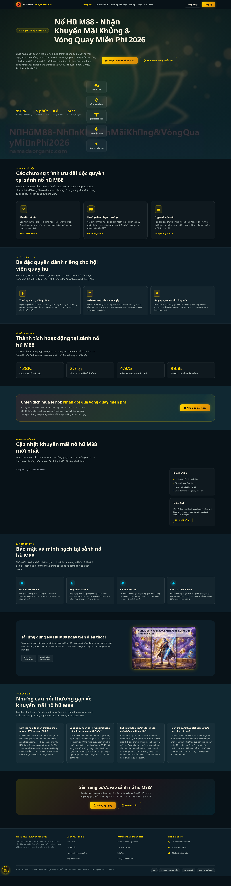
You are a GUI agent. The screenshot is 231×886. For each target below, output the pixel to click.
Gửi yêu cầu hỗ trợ (179, 847)
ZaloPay (121, 853)
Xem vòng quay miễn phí (160, 60)
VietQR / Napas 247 (125, 858)
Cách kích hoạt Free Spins (185, 483)
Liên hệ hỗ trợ (184, 520)
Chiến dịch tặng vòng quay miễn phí (189, 491)
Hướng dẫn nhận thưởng (123, 4)
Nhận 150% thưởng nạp (121, 60)
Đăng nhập (193, 4)
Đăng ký (208, 4)
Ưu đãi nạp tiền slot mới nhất (186, 479)
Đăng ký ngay (104, 805)
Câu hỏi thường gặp (180, 853)
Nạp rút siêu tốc (145, 4)
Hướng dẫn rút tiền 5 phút (185, 487)
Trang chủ (87, 4)
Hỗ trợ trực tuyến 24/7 (181, 842)
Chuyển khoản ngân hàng (128, 842)
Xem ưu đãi (131, 805)
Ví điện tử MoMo (124, 847)
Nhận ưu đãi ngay (196, 407)
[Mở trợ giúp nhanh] (5, 871)
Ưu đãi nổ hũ (102, 4)
